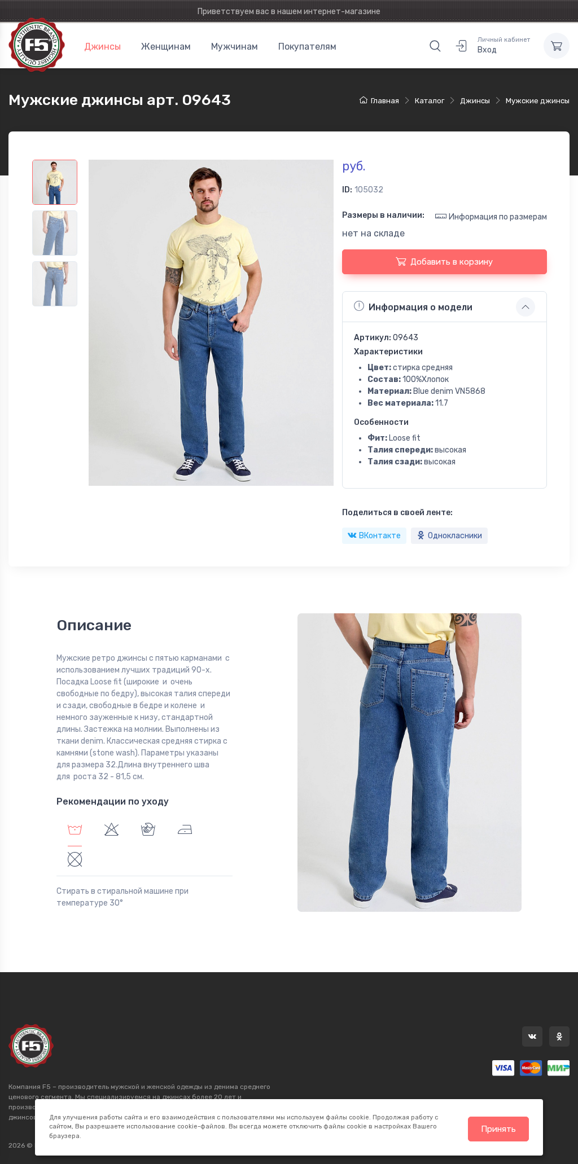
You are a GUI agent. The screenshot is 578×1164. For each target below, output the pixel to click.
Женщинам (166, 46)
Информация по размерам (498, 217)
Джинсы (102, 46)
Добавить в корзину (451, 262)
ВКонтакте (380, 536)
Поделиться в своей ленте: (397, 512)
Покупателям (307, 46)
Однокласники (455, 536)
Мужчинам (234, 46)
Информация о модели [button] (420, 307)
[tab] (111, 831)
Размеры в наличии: (383, 215)
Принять (498, 1129)
